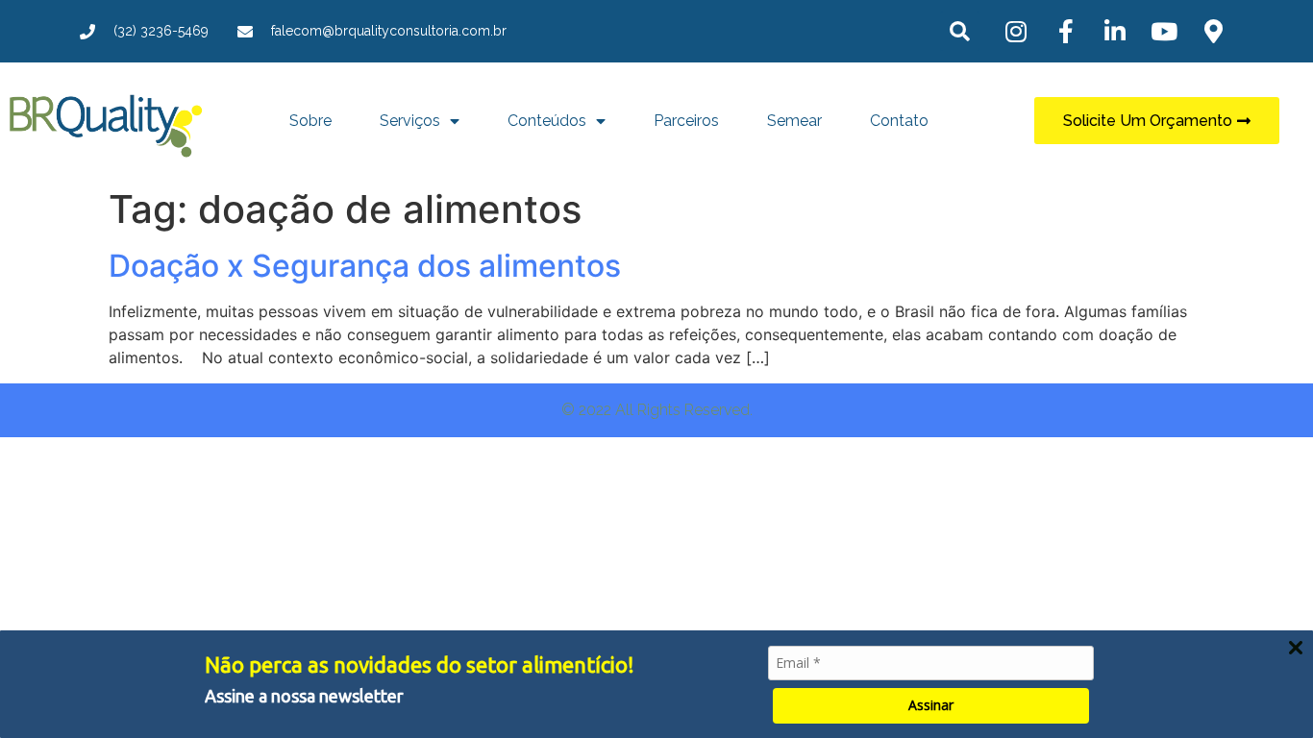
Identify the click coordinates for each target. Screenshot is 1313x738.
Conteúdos (547, 120)
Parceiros (686, 120)
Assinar (931, 705)
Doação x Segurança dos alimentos (365, 265)
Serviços (410, 120)
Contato (899, 120)
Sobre (310, 120)
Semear (794, 120)
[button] (959, 31)
